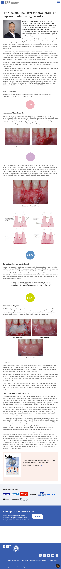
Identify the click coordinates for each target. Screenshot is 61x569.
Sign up (37, 516)
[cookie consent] (58, 566)
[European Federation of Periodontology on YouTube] (52, 555)
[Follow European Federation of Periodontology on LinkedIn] (44, 555)
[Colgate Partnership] (24, 494)
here (41, 465)
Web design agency (47, 567)
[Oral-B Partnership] (15, 494)
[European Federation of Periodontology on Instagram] (57, 555)
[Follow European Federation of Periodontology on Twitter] (40, 555)
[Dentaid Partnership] (6, 494)
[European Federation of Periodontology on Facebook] (48, 555)
